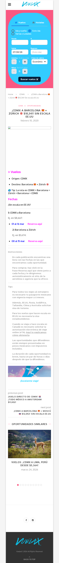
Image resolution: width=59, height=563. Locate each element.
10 (41, 485)
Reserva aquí (35, 223)
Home (10, 94)
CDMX (22, 94)
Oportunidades (34, 106)
